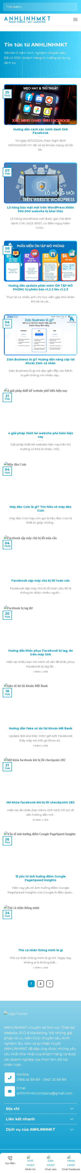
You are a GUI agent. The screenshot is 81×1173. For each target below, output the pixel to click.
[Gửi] (73, 7)
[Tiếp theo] (49, 983)
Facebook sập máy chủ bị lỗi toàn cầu (40, 580)
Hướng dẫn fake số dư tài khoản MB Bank (40, 728)
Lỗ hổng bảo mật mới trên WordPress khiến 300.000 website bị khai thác (40, 209)
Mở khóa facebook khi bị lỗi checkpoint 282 (40, 802)
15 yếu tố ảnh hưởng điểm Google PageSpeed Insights (40, 878)
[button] (75, 19)
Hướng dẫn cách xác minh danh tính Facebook (40, 131)
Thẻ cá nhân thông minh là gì (40, 950)
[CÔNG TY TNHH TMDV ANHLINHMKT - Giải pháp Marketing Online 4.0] (27, 19)
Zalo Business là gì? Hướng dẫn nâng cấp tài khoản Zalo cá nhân (41, 361)
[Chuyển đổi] (72, 1109)
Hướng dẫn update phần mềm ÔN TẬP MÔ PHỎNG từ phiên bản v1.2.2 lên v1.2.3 (41, 287)
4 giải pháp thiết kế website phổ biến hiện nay (40, 435)
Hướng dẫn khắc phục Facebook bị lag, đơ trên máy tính (40, 652)
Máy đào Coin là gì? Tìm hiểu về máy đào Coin (40, 508)
